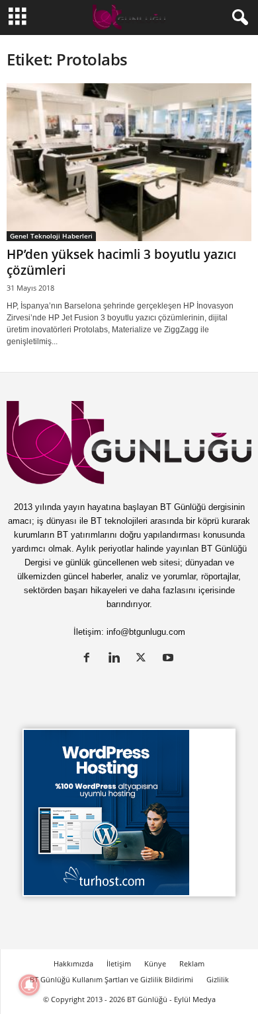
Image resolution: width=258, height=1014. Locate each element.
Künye (155, 963)
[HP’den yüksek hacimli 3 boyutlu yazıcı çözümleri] (129, 162)
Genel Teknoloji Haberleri (51, 235)
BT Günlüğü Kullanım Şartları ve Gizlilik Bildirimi (111, 979)
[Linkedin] (116, 659)
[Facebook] (89, 659)
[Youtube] (169, 659)
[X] (143, 659)
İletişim (119, 963)
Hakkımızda (73, 963)
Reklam (191, 963)
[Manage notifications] (29, 985)
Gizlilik (217, 979)
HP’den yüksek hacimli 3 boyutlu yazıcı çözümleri (121, 262)
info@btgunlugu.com (146, 632)
